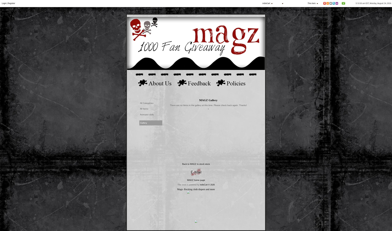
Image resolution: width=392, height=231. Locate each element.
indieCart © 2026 (207, 185)
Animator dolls (147, 115)
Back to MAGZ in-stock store (196, 164)
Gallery (143, 123)
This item (312, 3)
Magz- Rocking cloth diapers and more (196, 189)
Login (4, 3)
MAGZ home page (196, 180)
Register (11, 3)
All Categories (146, 103)
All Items (144, 109)
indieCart (266, 3)
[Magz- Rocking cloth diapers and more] (196, 219)
